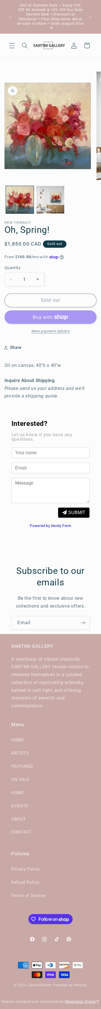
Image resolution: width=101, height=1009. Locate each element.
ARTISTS (20, 753)
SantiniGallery (40, 985)
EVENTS (19, 805)
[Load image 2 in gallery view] (50, 200)
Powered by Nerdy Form (50, 526)
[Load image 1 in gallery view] (20, 200)
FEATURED (22, 766)
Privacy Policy (25, 869)
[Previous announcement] (10, 17)
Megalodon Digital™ (82, 1002)
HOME (17, 739)
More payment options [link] (50, 331)
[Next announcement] (90, 17)
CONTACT (21, 832)
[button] (11, 45)
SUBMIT (76, 512)
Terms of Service (28, 895)
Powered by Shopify (70, 985)
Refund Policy (25, 882)
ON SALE (20, 779)
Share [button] (16, 347)
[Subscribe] (83, 623)
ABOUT (18, 819)
